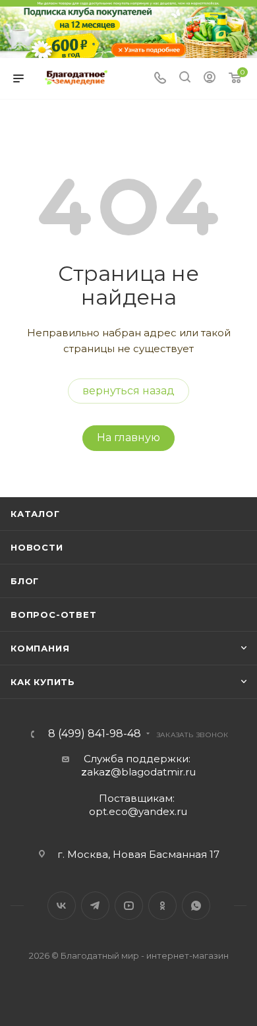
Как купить (43, 682)
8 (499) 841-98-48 (94, 734)
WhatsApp (196, 905)
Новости (37, 547)
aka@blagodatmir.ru (138, 772)
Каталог (35, 513)
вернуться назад (128, 390)
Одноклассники (162, 905)
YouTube (129, 905)
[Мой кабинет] (209, 79)
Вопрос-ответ (54, 614)
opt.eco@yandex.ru (138, 811)
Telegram (95, 905)
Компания (40, 648)
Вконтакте (61, 905)
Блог (25, 581)
